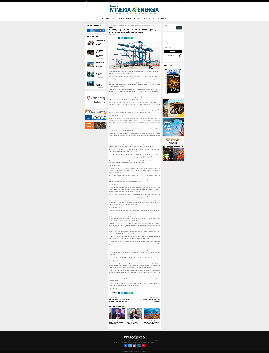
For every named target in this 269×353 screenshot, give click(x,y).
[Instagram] (134, 345)
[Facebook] (125, 345)
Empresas (121, 18)
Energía (114, 18)
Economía (129, 18)
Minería (107, 18)
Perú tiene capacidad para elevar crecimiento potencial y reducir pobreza (116, 322)
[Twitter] (130, 345)
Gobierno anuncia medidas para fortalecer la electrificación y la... (99, 74)
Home (101, 18)
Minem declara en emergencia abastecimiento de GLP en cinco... (99, 64)
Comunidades (146, 18)
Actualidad (137, 18)
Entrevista (164, 18)
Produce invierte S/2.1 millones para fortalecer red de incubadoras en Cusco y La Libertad (134, 323)
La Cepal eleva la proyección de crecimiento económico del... (99, 83)
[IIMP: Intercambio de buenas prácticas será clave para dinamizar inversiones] (90, 42)
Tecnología (156, 18)
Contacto (115, 1)
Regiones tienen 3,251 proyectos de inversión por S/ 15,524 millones (119, 300)
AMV (150, 351)
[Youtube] (143, 345)
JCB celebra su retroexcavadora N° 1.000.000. (150, 300)
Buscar (165, 25)
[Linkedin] (139, 345)
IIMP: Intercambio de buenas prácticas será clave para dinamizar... (100, 42)
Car (135, 230)
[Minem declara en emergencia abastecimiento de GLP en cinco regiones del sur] (90, 64)
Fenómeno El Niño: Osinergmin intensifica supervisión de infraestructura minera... (99, 53)
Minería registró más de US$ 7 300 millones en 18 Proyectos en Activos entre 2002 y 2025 (151, 322)
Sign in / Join (108, 1)
